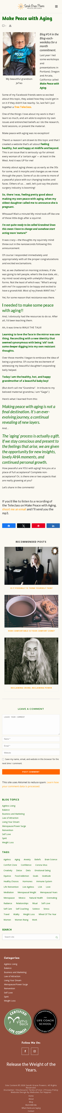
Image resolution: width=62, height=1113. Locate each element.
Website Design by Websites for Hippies (31, 1092)
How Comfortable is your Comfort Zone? (31, 631)
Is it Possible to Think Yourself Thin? (31, 588)
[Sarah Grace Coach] (31, 6)
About (31, 1099)
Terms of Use (35, 1090)
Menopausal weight (27, 892)
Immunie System (44, 881)
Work (34, 919)
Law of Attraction (10, 818)
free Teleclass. (23, 107)
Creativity (8, 870)
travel (6, 914)
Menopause (9, 897)
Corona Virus (41, 865)
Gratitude (46, 875)
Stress (46, 908)
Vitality (16, 914)
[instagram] (34, 1051)
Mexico (22, 897)
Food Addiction (22, 875)
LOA (40, 886)
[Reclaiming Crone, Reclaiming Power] (31, 661)
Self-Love (45, 903)
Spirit (4, 838)
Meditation (9, 892)
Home (31, 1096)
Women (7, 919)
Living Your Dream (10, 822)
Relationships (22, 903)
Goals (35, 875)
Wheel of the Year (47, 914)
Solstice (36, 908)
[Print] (11, 26)
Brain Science (51, 859)
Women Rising (21, 919)
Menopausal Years (48, 892)
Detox (19, 870)
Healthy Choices (11, 881)
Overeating (52, 897)
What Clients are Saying (31, 1108)
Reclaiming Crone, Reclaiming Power (31, 688)
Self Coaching (22, 908)
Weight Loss (8, 842)
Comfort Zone (10, 865)
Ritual (34, 903)
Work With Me (31, 1105)
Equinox (7, 875)
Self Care (8, 908)
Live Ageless (28, 886)
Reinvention (7, 830)
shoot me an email (14, 509)
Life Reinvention (11, 886)
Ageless (7, 859)
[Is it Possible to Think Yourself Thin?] (31, 566)
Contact (31, 1111)
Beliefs (37, 859)
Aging (17, 859)
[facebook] (25, 1051)
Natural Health (36, 897)
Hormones (27, 881)
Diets (28, 870)
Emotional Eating (42, 870)
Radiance (8, 903)
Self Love (6, 834)
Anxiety (27, 859)
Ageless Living (8, 806)
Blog (31, 1102)
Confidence (26, 865)
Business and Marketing (13, 814)
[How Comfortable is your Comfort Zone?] (31, 611)
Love (48, 886)
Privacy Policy (51, 1090)
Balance (6, 810)
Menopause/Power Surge (14, 826)
